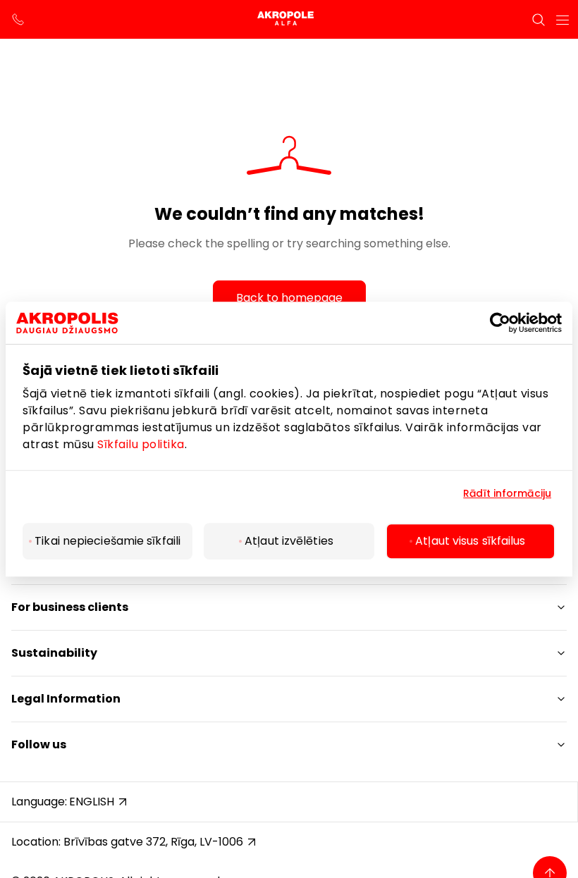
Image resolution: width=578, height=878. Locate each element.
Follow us (38, 744)
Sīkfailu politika (141, 444)
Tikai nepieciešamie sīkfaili (107, 541)
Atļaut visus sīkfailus (470, 541)
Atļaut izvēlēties (289, 541)
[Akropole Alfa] (289, 19)
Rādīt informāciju (507, 493)
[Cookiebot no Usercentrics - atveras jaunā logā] (511, 322)
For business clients (69, 607)
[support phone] (18, 20)
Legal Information (66, 699)
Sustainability (54, 653)
